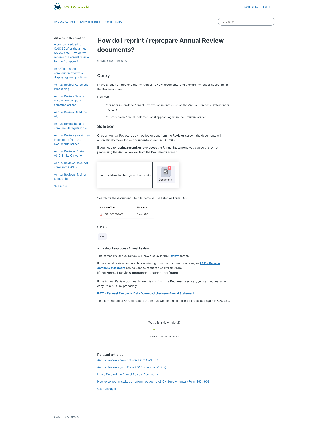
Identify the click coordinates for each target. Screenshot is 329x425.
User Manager (106, 389)
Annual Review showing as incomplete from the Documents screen (72, 139)
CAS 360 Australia (64, 21)
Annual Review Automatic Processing (71, 87)
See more (60, 186)
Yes (155, 329)
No (174, 329)
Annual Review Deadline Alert (70, 114)
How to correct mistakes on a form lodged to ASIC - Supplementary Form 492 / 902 (153, 381)
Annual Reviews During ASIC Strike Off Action (69, 153)
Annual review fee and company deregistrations (71, 126)
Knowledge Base (90, 21)
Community (251, 6)
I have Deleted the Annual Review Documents (128, 374)
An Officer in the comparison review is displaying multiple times (71, 73)
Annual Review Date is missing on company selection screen (69, 100)
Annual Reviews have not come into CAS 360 (71, 165)
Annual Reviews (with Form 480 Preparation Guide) (131, 367)
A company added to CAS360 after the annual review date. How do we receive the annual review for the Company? (71, 52)
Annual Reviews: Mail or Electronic (70, 177)
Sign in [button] (267, 6)
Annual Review (113, 21)
